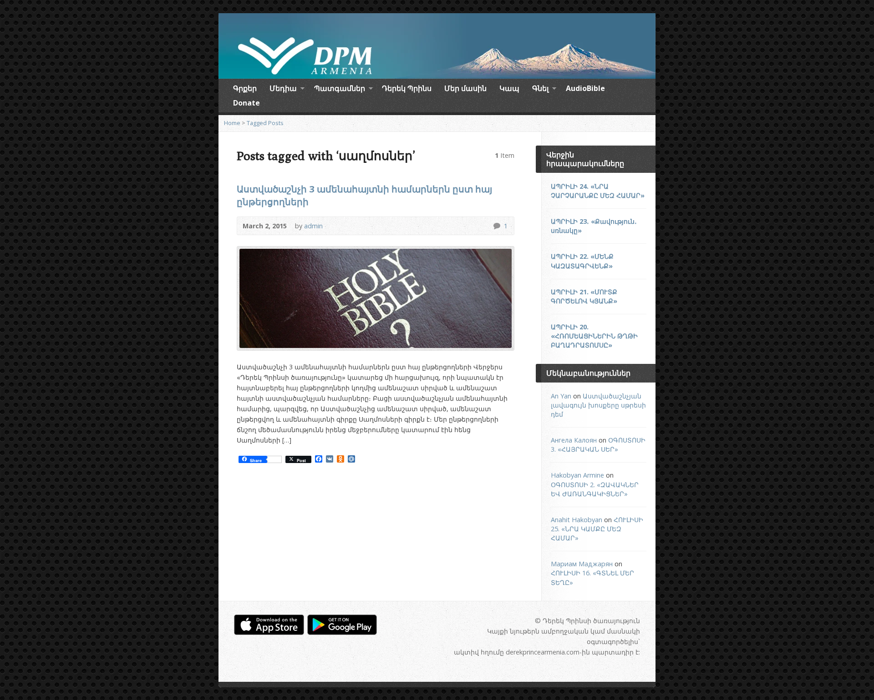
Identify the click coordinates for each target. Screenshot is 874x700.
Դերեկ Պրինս (407, 88)
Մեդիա (283, 89)
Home (232, 123)
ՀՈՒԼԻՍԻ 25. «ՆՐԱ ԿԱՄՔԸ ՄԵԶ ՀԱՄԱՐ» (597, 528)
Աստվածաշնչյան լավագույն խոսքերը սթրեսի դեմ (598, 405)
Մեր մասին (465, 88)
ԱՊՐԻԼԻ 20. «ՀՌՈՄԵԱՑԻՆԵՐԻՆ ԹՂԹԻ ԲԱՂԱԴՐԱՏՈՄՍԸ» (594, 335)
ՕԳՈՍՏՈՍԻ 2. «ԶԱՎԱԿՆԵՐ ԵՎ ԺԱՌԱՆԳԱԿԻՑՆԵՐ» (595, 489)
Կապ (509, 88)
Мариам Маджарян (582, 563)
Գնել (540, 89)
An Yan (561, 396)
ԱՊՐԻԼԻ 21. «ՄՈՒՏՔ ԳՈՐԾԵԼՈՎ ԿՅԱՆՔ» (584, 296)
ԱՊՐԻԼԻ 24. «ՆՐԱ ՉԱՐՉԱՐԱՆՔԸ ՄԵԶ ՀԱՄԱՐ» (598, 191)
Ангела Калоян (574, 440)
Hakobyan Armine (577, 475)
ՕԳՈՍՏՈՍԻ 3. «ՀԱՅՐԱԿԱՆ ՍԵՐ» (598, 444)
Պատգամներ (339, 89)
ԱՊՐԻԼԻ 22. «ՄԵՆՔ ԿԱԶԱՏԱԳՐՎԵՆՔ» (582, 261)
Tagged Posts (265, 123)
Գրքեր (245, 88)
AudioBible (585, 88)
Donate (246, 103)
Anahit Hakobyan (576, 519)
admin (313, 226)
